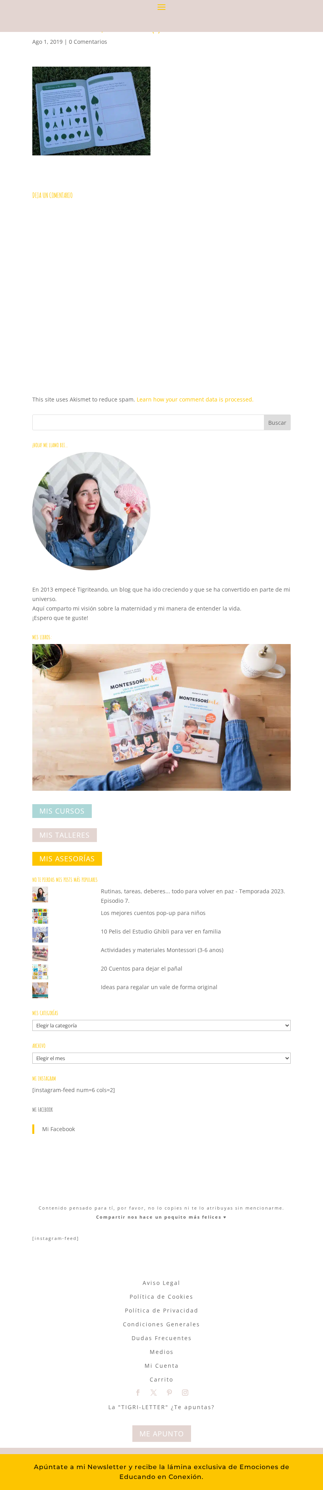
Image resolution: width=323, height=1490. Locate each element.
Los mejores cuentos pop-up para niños (153, 913)
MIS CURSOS (62, 811)
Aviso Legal (161, 1282)
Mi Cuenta (162, 1365)
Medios (162, 1352)
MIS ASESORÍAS (67, 859)
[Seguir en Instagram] (185, 1392)
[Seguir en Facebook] (138, 1392)
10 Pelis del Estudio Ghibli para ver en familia (161, 931)
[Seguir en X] (153, 1392)
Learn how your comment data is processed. (195, 399)
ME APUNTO (161, 1433)
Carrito (161, 1379)
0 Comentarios (88, 41)
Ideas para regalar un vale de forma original (159, 987)
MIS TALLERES (64, 835)
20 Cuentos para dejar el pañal (141, 968)
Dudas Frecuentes (162, 1338)
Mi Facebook (42, 1109)
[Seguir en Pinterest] (169, 1392)
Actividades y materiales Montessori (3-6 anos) (162, 950)
